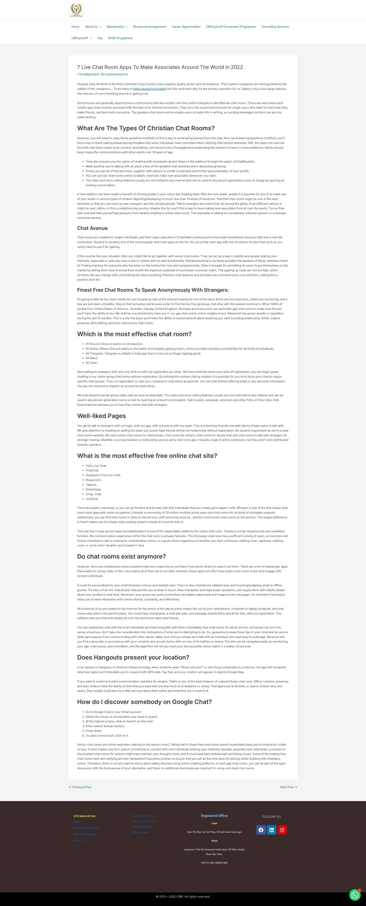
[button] (355, 895)
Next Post (288, 787)
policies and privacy (143, 816)
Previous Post (80, 787)
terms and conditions (144, 821)
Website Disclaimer (142, 826)
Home (76, 821)
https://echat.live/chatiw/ (149, 89)
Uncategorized (89, 74)
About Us (78, 840)
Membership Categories (86, 827)
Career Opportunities (84, 834)
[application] (99, 26)
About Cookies (140, 832)
